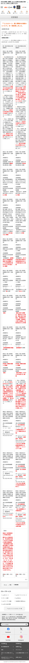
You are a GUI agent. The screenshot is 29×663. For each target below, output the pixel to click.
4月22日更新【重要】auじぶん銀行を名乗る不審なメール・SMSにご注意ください (13, 2)
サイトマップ (19, 649)
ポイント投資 (5, 598)
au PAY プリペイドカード (21, 595)
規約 (10, 584)
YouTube (8, 640)
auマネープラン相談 (7, 601)
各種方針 (18, 646)
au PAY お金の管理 (7, 604)
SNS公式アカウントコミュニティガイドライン (7, 658)
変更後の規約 (5, 38)
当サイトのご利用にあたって (7, 653)
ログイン (18, 7)
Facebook (8, 632)
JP (23, 7)
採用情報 (18, 643)
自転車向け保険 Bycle (20, 601)
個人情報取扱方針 (5, 646)
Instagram (21, 640)
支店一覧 (20, 614)
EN (25, 7)
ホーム (5, 584)
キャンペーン (21, 13)
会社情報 (3, 643)
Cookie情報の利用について (22, 653)
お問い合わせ (19, 657)
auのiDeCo (18, 598)
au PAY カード (6, 595)
